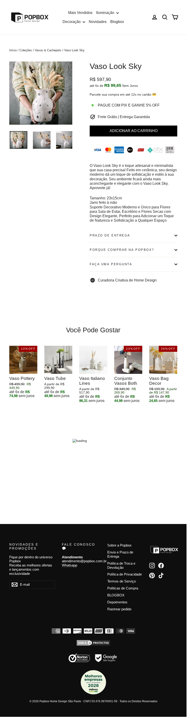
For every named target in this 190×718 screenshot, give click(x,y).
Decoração (72, 22)
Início (13, 50)
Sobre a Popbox (119, 545)
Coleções (25, 50)
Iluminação (105, 13)
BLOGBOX (115, 595)
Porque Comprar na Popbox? (122, 250)
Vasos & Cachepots (48, 50)
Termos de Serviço (121, 581)
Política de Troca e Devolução (121, 565)
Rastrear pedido (119, 609)
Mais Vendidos (80, 13)
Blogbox (117, 22)
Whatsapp (69, 565)
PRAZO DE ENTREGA (110, 235)
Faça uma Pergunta (111, 264)
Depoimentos (117, 602)
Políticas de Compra (122, 588)
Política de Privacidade (124, 574)
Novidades (98, 22)
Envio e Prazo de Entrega (120, 554)
